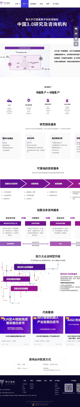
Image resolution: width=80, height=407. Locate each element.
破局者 (23, 388)
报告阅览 (32, 384)
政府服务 (33, 4)
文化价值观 (57, 388)
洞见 (23, 386)
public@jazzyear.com (8, 392)
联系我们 (57, 392)
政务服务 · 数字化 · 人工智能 (9, 341)
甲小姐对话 (24, 384)
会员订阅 (32, 386)
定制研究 (32, 388)
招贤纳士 (57, 390)
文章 (16, 4)
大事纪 (56, 384)
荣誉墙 (56, 386)
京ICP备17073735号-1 (49, 401)
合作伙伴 (57, 394)
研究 (24, 4)
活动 (41, 4)
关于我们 (56, 4)
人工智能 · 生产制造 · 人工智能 (41, 341)
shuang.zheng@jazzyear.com (51, 370)
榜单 (47, 4)
